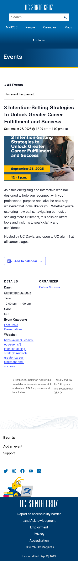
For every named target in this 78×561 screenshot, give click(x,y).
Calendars (50, 27)
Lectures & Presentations (13, 327)
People (30, 27)
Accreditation (39, 541)
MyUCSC (11, 27)
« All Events (13, 84)
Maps (68, 27)
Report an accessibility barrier (39, 514)
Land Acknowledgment (39, 521)
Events (12, 56)
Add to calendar (25, 261)
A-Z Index (39, 40)
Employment (39, 527)
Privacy (39, 534)
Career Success (49, 287)
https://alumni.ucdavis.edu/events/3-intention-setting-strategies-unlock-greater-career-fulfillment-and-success (18, 353)
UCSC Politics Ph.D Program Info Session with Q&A (63, 386)
